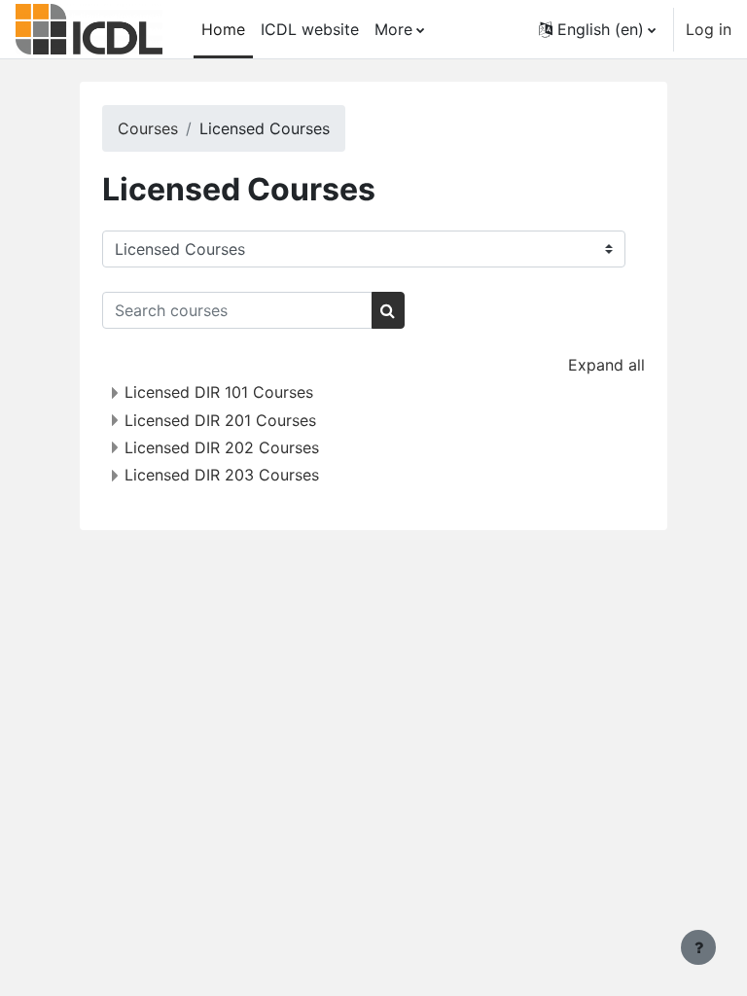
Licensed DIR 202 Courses (221, 447)
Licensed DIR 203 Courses (221, 474)
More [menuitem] (393, 29)
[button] (597, 29)
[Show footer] (698, 947)
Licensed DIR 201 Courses (220, 420)
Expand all (606, 364)
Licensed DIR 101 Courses (218, 392)
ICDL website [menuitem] (310, 29)
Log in (708, 29)
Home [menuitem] (223, 29)
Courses (148, 128)
